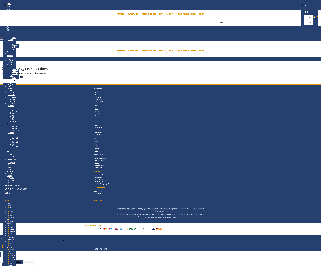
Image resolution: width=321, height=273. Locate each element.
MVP (13, 47)
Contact (97, 163)
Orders (97, 95)
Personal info (98, 99)
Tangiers (11, 104)
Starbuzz (12, 255)
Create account (99, 101)
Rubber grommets (148, 14)
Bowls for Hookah (166, 14)
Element (97, 146)
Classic (14, 45)
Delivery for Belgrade (100, 158)
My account (98, 92)
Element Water (14, 143)
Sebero (11, 106)
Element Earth (14, 147)
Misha (10, 60)
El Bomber (10, 55)
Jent (13, 119)
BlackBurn (97, 144)
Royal (14, 38)
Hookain (11, 95)
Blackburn (12, 121)
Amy (11, 243)
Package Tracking (99, 160)
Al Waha (11, 84)
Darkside (97, 148)
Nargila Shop (98, 132)
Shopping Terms (99, 165)
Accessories (98, 118)
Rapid (10, 154)
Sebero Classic (13, 112)
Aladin (96, 125)
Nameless (12, 97)
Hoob (10, 58)
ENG (306, 12)
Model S (15, 72)
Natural (11, 156)
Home (96, 109)
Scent (11, 261)
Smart (222, 22)
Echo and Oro (14, 75)
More (7, 201)
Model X (15, 70)
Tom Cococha (9, 264)
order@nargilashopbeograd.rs (102, 184)
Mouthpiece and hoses (186, 14)
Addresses (98, 97)
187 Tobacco (98, 130)
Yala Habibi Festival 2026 (16, 189)
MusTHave (12, 99)
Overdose (15, 131)
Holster (97, 142)
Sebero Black (13, 116)
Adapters (121, 14)
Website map (98, 167)
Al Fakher (12, 259)
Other (201, 14)
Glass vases (133, 14)
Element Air (14, 139)
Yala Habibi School (13, 185)
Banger (14, 129)
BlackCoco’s (98, 134)
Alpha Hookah (99, 128)
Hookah (97, 111)
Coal (96, 116)
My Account (9, 209)
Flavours (97, 113)
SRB (309, 17)
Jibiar (96, 151)
